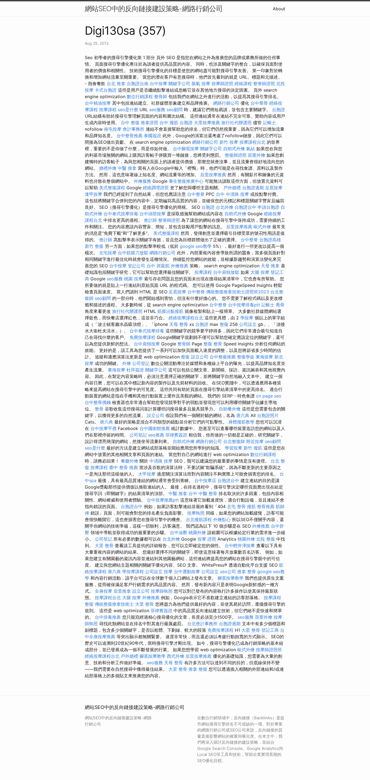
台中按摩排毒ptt (244, 304)
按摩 (168, 571)
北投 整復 (265, 539)
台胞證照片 (268, 415)
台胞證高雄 (270, 239)
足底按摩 (274, 187)
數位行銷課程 (140, 96)
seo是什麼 (128, 109)
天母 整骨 (178, 324)
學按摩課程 (133, 571)
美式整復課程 (112, 187)
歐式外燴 (262, 226)
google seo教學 (196, 246)
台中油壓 (178, 532)
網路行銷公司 (226, 103)
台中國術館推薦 (154, 428)
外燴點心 (222, 519)
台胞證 (278, 109)
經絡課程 (243, 83)
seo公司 (228, 571)
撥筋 (251, 506)
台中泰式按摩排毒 (120, 213)
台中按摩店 (205, 480)
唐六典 (242, 415)
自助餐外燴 (230, 409)
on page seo (268, 396)
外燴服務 (142, 181)
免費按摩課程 (142, 337)
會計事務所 (133, 129)
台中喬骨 (259, 103)
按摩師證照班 (269, 649)
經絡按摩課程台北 (185, 317)
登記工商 (270, 630)
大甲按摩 (146, 474)
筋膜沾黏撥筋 (170, 311)
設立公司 (199, 356)
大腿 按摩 (260, 272)
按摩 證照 (206, 539)
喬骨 (280, 304)
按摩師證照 (222, 83)
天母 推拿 (270, 265)
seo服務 (157, 109)
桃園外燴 (197, 532)
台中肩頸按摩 (147, 343)
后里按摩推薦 (213, 174)
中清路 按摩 (161, 461)
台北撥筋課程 (199, 519)
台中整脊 (196, 194)
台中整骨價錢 (98, 402)
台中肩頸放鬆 (226, 272)
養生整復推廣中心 (186, 181)
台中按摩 (158, 83)
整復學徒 (245, 356)
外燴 (126, 363)
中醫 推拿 (127, 168)
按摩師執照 (162, 591)
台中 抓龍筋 (158, 265)
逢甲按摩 (93, 194)
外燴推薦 (179, 265)
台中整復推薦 (223, 356)
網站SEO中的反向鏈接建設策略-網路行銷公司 (154, 8)
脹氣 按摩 (201, 83)
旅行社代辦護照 (236, 122)
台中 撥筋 (169, 122)
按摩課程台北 (252, 142)
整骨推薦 (265, 506)
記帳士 (269, 122)
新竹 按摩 (228, 142)
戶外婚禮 (232, 187)
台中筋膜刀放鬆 (133, 252)
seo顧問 (175, 109)
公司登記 (141, 363)
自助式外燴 (234, 148)
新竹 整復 (94, 246)
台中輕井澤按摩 (240, 545)
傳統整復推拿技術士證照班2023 (237, 291)
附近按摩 (255, 441)
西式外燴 (175, 656)
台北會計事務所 (202, 623)
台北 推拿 (116, 83)
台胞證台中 (245, 207)
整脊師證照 (264, 83)
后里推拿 (122, 591)
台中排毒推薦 (108, 617)
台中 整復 (130, 122)
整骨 (99, 409)
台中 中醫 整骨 (203, 493)
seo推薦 (156, 435)
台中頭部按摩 (152, 213)
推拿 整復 (198, 669)
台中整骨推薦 (129, 135)
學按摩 (246, 317)
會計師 (150, 220)
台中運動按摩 (187, 571)
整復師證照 (235, 155)
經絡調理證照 (156, 187)
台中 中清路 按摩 (232, 194)
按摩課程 (107, 109)
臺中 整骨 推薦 (123, 467)
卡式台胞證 (105, 90)
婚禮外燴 (107, 168)
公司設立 (248, 324)
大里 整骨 (104, 545)
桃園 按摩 (133, 278)
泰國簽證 (152, 135)
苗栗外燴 (256, 155)
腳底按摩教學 (231, 578)
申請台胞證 (268, 207)
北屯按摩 (107, 252)
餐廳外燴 (129, 461)
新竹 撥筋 (253, 448)
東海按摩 (264, 356)
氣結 (250, 148)
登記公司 (136, 265)
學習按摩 (233, 448)
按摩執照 (196, 513)
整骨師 (160, 96)
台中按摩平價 (103, 428)
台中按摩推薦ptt (163, 500)
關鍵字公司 (179, 83)
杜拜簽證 (135, 370)
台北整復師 (234, 441)
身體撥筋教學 (241, 422)
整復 (224, 324)
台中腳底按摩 (186, 148)
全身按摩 (103, 591)
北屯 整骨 (236, 506)
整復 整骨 (212, 343)
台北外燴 (224, 207)
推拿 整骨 (246, 571)
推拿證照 (149, 122)
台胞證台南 (137, 83)
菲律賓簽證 (176, 435)
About (279, 8)
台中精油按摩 (98, 103)
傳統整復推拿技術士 (114, 604)
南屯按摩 (112, 129)
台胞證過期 (253, 187)
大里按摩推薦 (207, 122)
